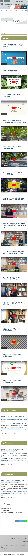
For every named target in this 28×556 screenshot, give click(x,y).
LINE (25, 521)
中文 (9, 1)
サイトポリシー (25, 538)
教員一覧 (18, 1)
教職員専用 (13, 538)
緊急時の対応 (24, 541)
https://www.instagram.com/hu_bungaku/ (10, 482)
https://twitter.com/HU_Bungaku (8, 450)
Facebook (12, 31)
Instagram (4, 33)
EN (2, 1)
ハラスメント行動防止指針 (12, 539)
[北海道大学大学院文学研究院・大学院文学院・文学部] (14, 3)
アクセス (22, 1)
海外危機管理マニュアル (23, 539)
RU (5, 1)
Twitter (22, 31)
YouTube (3, 31)
